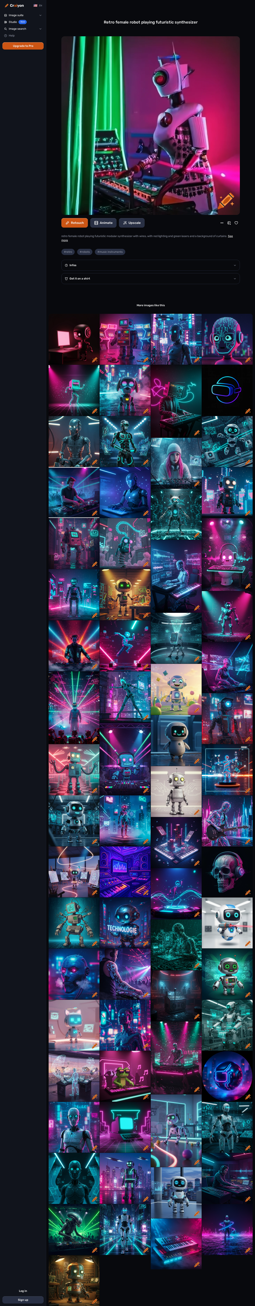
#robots (85, 252)
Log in (23, 1291)
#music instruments (110, 252)
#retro (68, 252)
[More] (222, 222)
